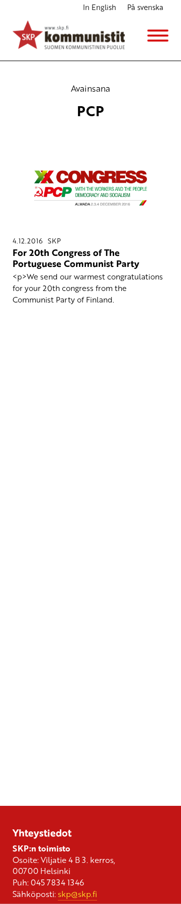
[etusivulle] (69, 36)
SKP (54, 240)
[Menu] (157, 35)
